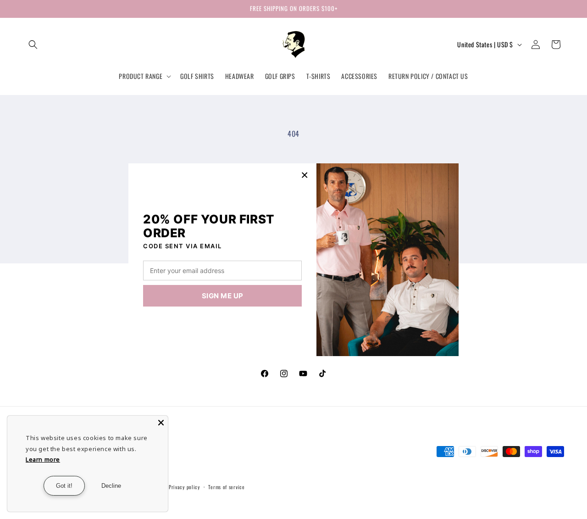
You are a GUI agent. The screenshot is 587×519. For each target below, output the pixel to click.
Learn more (43, 459)
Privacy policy (184, 487)
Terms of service (226, 487)
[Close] (161, 422)
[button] (33, 44)
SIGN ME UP (223, 295)
